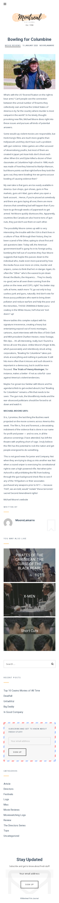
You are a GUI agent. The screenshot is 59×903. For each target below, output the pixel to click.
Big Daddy (9, 706)
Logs (6, 799)
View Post (29, 574)
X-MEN (29, 596)
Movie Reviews (13, 45)
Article (7, 783)
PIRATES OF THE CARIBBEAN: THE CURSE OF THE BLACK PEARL (29, 561)
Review (7, 820)
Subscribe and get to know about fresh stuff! (28, 730)
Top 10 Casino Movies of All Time (22, 690)
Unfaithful (9, 701)
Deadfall (8, 695)
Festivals (8, 794)
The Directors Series (15, 825)
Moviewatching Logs (15, 815)
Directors (8, 788)
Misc (6, 804)
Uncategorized (11, 835)
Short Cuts (29, 631)
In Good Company (13, 712)
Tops (6, 830)
